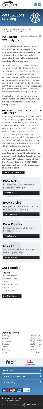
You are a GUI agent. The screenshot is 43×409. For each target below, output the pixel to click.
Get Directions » (10, 296)
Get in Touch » (10, 257)
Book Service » (10, 214)
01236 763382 (31, 162)
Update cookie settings (11, 400)
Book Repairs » (10, 236)
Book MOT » (9, 193)
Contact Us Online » (12, 172)
